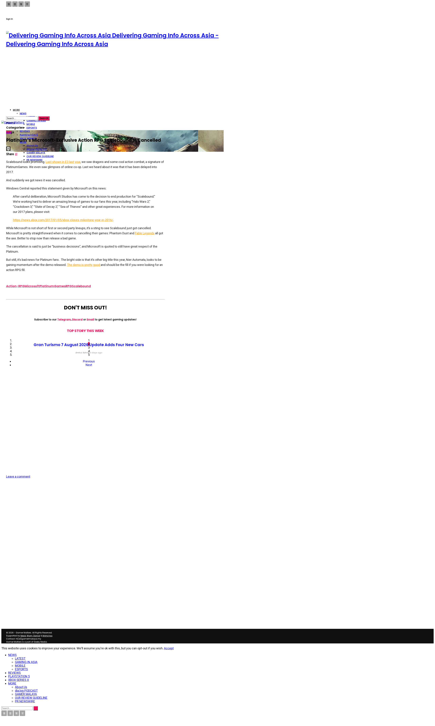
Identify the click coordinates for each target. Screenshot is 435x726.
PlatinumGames (53, 286)
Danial (36, 635)
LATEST (20, 658)
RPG (69, 286)
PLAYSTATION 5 (29, 135)
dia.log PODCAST (26, 690)
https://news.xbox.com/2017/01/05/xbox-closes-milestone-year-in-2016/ (63, 220)
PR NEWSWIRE (25, 701)
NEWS (23, 113)
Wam (29, 635)
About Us (32, 145)
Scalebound (81, 286)
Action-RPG (15, 286)
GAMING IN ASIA (36, 120)
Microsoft (32, 286)
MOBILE (31, 124)
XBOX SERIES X (18, 680)
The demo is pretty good (84, 265)
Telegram (64, 319)
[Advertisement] (115, 78)
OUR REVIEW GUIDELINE (31, 697)
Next (89, 365)
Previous (89, 361)
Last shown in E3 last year (63, 162)
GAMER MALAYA (26, 694)
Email (90, 319)
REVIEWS (25, 131)
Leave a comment (18, 476)
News (9, 132)
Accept (169, 648)
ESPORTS (32, 127)
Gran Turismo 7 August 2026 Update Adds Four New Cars (89, 344)
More (16, 110)
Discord (77, 319)
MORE (12, 683)
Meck (23, 635)
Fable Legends (144, 233)
